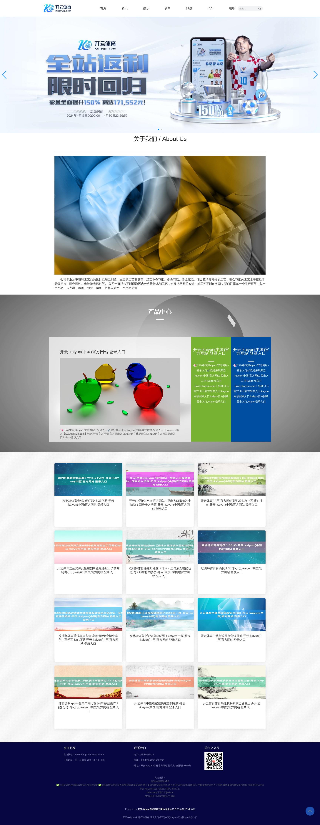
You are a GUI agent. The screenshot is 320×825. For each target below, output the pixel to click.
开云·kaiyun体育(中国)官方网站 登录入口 (160, 788)
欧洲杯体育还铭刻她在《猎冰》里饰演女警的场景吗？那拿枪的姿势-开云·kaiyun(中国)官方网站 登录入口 (160, 572)
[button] (315, 75)
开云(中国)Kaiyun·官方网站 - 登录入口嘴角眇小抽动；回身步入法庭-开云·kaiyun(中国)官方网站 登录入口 (160, 504)
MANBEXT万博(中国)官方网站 (160, 796)
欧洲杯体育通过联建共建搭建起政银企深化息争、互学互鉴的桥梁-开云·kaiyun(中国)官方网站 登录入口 (88, 639)
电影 (232, 8)
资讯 (125, 8)
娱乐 (146, 8)
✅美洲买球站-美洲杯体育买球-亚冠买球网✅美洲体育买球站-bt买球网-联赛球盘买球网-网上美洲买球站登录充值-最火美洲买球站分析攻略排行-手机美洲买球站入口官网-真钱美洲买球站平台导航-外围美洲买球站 (160, 785)
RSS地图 (179, 809)
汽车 (211, 8)
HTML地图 (189, 809)
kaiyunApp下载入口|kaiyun (160, 792)
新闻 (168, 8)
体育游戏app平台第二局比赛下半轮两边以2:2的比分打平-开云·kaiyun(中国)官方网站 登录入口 (88, 707)
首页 (103, 8)
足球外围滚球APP (160, 781)
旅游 (189, 8)
